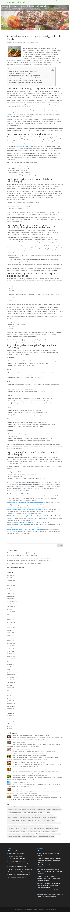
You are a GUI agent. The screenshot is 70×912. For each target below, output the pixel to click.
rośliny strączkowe (12, 252)
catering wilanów (41, 809)
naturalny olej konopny (24, 823)
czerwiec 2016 (11, 706)
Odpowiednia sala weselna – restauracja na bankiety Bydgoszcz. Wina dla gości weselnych (49, 860)
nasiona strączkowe (12, 823)
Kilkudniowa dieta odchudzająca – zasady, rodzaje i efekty (25, 496)
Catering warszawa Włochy (28, 809)
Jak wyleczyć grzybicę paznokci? (21, 749)
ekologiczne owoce (47, 815)
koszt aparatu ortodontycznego (28, 820)
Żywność (9, 728)
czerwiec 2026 (11, 580)
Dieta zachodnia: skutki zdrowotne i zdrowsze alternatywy (29, 755)
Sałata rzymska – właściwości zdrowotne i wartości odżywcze (30, 775)
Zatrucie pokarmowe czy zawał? (17, 877)
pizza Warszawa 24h (56, 823)
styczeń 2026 (10, 593)
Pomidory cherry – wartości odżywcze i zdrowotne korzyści (29, 789)
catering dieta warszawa (22, 807)
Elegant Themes (32, 909)
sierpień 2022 (11, 638)
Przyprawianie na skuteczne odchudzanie (20, 869)
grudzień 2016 (11, 701)
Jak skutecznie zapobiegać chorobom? (19, 874)
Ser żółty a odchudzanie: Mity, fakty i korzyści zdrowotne (29, 762)
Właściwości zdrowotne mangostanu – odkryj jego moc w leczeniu (31, 735)
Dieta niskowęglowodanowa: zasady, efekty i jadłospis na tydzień (27, 522)
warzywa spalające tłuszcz (28, 834)
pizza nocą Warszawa (44, 823)
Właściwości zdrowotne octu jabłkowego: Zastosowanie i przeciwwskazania (28, 560)
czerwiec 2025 (11, 612)
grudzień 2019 (11, 664)
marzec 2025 (10, 619)
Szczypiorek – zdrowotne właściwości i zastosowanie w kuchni (24, 563)
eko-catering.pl (21, 42)
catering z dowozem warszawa (54, 809)
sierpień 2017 (11, 682)
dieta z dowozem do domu (14, 815)
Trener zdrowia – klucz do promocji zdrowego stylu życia (23, 553)
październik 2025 (12, 601)
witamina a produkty (55, 834)
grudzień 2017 (11, 672)
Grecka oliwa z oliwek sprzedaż (39, 817)
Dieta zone (24, 815)
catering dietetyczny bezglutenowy (38, 807)
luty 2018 (9, 667)
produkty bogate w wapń (26, 828)
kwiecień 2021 (11, 648)
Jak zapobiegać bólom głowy (16, 853)
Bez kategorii (10, 715)
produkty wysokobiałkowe (52, 828)
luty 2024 (9, 630)
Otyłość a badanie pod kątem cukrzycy (19, 872)
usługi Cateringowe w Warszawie (49, 831)
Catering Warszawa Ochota (14, 809)
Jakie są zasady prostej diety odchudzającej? (21, 73)
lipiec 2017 (10, 685)
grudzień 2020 (11, 654)
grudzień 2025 (11, 596)
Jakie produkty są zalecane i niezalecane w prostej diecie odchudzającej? (28, 78)
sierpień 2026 (11, 575)
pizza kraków (34, 823)
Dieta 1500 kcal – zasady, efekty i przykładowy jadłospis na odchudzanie (29, 516)
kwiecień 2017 (11, 693)
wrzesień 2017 (11, 680)
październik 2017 (12, 677)
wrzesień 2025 (11, 604)
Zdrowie (9, 726)
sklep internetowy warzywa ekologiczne (17, 831)
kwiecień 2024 (11, 627)
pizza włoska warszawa (24, 825)
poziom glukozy (31, 474)
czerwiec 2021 (11, 646)
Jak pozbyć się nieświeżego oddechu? (18, 864)
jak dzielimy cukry (52, 817)
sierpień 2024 (11, 622)
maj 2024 (9, 625)
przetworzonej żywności (25, 146)
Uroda (8, 723)
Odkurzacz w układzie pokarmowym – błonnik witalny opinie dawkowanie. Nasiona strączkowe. (49, 885)
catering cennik (11, 807)
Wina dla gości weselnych (42, 834)
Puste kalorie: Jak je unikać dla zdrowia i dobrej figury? (22, 555)
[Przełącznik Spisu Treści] (52, 69)
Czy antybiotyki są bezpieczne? (17, 861)
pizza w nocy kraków (12, 825)
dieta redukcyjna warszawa (30, 812)
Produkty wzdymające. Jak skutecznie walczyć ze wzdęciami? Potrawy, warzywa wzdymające (50, 871)
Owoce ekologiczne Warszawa (46, 876)
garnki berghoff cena (25, 817)
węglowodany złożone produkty (29, 836)
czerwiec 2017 (11, 688)
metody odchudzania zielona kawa (46, 820)
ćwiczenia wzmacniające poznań (46, 836)
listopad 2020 (11, 656)
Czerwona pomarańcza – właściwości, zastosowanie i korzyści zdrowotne (33, 769)
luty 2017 (9, 698)
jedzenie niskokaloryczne (14, 820)
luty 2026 (9, 591)
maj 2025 (9, 614)
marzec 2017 (10, 695)
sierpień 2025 (11, 606)
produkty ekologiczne (39, 828)
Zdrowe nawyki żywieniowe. (16, 851)
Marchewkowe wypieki (19, 742)
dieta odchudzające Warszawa (15, 812)
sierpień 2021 (11, 643)
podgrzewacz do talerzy (13, 828)
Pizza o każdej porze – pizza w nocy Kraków (50, 851)
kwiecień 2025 (11, 617)
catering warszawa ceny (54, 807)
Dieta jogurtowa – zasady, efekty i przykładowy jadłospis (25, 529)
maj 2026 (9, 583)
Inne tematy (10, 721)
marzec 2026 (10, 588)
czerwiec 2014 (11, 708)
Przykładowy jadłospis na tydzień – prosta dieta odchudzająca (25, 80)
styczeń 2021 (10, 651)
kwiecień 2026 (11, 585)
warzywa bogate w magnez (14, 834)
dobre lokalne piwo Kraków (35, 815)
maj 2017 (9, 690)
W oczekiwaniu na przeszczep (16, 858)
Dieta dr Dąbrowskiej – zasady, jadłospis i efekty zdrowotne (25, 509)
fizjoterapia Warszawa (13, 817)
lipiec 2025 (10, 609)
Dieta (36, 42)
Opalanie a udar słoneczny (20, 782)
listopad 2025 (11, 599)
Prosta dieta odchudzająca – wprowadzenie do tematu (24, 71)
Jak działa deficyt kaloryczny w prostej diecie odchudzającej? (25, 75)
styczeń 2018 (10, 669)
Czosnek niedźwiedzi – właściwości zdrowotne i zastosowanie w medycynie (28, 558)
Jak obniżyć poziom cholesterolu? (17, 866)
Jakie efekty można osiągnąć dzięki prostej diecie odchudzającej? (26, 82)
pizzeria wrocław (48, 825)
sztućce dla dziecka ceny (34, 831)
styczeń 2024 (10, 633)
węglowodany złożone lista (14, 836)
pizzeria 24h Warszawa (37, 825)
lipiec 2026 (10, 578)
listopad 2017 (11, 674)
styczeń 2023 (10, 635)
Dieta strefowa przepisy (44, 812)
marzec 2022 (10, 640)
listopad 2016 (11, 703)
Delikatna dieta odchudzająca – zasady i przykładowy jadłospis (26, 502)
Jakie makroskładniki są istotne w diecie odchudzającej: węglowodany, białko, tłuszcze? (32, 77)
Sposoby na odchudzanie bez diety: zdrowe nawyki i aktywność (30, 795)
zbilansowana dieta (25, 486)
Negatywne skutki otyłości (15, 856)
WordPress (52, 909)
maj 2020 (9, 661)
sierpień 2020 (11, 659)
